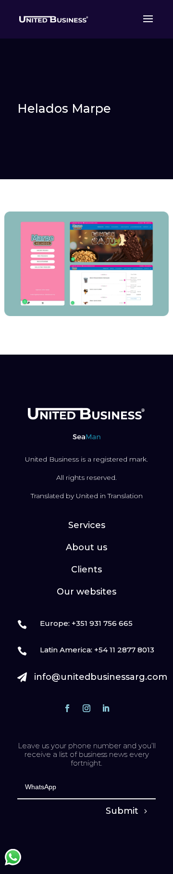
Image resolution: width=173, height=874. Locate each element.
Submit (122, 811)
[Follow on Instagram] (86, 708)
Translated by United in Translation (87, 495)
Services (86, 525)
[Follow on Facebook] (67, 708)
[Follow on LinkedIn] (105, 708)
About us (86, 547)
